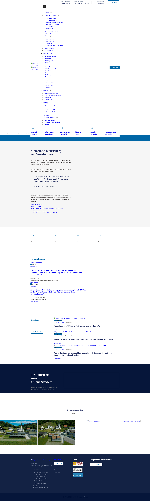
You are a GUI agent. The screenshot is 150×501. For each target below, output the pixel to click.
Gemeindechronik (51, 18)
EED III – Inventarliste (51, 69)
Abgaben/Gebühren (50, 56)
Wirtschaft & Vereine (49, 117)
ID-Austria (48, 77)
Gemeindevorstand (51, 39)
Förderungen (48, 75)
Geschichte (49, 26)
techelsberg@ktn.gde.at (81, 3)
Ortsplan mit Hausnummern (53, 34)
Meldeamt (48, 81)
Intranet (57, 460)
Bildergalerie (49, 28)
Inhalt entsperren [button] (36, 206)
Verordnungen (49, 85)
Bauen (47, 65)
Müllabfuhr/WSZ (49, 83)
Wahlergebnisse (49, 50)
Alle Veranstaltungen (36, 262)
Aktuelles (46, 90)
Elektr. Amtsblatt (50, 67)
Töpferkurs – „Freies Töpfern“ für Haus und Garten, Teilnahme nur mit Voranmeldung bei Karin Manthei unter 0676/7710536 (56, 272)
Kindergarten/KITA (50, 110)
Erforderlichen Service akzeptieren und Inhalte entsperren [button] (47, 208)
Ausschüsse (49, 43)
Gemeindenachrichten (51, 93)
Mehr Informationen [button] (36, 204)
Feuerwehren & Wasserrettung (55, 22)
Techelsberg (33, 266)
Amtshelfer (48, 58)
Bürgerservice (47, 53)
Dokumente (48, 99)
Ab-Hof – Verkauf (50, 120)
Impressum (57, 470)
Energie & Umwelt (50, 71)
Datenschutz (57, 472)
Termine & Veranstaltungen (53, 95)
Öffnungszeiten (100, 3)
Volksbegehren (49, 48)
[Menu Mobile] (44, 6)
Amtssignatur (49, 61)
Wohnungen (48, 87)
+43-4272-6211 (66, 3)
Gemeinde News (60, 322)
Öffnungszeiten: (38, 469)
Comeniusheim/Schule (51, 106)
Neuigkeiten (48, 97)
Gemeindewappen (51, 20)
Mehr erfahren (34, 282)
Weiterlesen (57, 330)
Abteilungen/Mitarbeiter (51, 32)
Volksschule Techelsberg (52, 112)
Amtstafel (47, 63)
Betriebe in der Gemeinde (52, 122)
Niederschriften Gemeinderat (54, 45)
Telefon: (40, 483)
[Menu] (50, 12)
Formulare (48, 73)
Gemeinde (46, 12)
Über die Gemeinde (50, 15)
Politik (47, 36)
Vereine (47, 124)
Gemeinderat (50, 41)
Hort (46, 108)
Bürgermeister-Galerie (52, 24)
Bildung (45, 102)
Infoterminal (48, 79)
